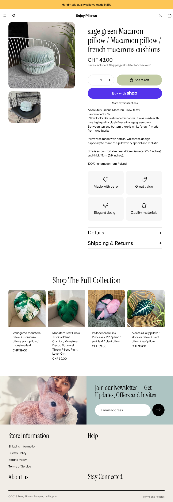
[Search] (14, 15)
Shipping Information (22, 446)
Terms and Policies (154, 496)
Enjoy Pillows (25, 496)
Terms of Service (19, 466)
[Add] (39, 320)
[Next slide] (41, 308)
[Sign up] (158, 410)
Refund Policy (17, 460)
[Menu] (5, 15)
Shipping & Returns (110, 243)
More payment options (125, 102)
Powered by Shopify (45, 496)
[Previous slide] (13, 308)
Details (96, 233)
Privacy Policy (17, 453)
